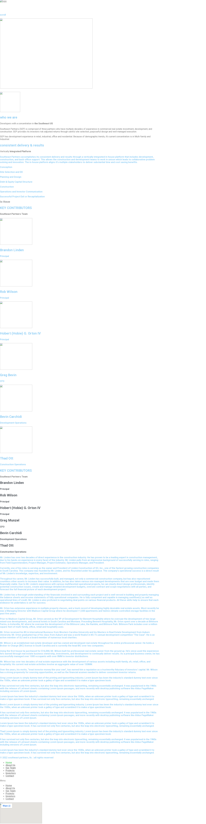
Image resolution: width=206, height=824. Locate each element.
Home (9, 762)
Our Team (11, 767)
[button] (80, 780)
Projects (10, 770)
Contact (10, 775)
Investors (11, 773)
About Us (10, 765)
